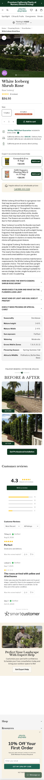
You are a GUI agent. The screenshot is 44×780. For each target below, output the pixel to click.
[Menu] (2, 10)
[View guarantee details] (18, 133)
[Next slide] (41, 3)
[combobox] (31, 526)
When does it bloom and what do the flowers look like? (21, 291)
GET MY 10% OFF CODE (22, 766)
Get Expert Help (22, 669)
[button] (4, 38)
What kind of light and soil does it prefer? (20, 299)
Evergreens (30, 16)
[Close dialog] (39, 732)
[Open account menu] (36, 10)
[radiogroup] (28, 554)
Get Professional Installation (22, 452)
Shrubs (40, 16)
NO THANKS (22, 773)
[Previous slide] (2, 3)
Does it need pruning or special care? (18, 308)
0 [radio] (26, 554)
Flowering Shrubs (14, 28)
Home (4, 28)
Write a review (22, 488)
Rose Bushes (26, 28)
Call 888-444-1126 (22, 189)
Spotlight (6, 16)
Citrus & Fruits (18, 16)
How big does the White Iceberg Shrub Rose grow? (18, 282)
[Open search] (7, 10)
